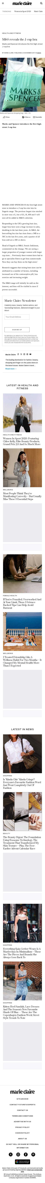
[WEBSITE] (27, 354)
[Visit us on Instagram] (18, 1154)
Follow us (27, 117)
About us (22, 1139)
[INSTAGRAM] (24, 354)
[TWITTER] (21, 354)
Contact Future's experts (22, 1105)
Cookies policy (22, 1133)
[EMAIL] (30, 354)
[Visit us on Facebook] (26, 1154)
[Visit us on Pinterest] (33, 1154)
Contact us (22, 1110)
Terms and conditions (22, 1116)
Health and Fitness (11, 33)
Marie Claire (9, 53)
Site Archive (22, 1099)
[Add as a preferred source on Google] (22, 1161)
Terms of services (28, 335)
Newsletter (39, 117)
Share (8, 117)
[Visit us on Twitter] (11, 1154)
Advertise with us (22, 1122)
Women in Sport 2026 (22, 11)
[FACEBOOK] (18, 354)
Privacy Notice (31, 337)
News (39, 53)
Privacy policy (22, 1127)
